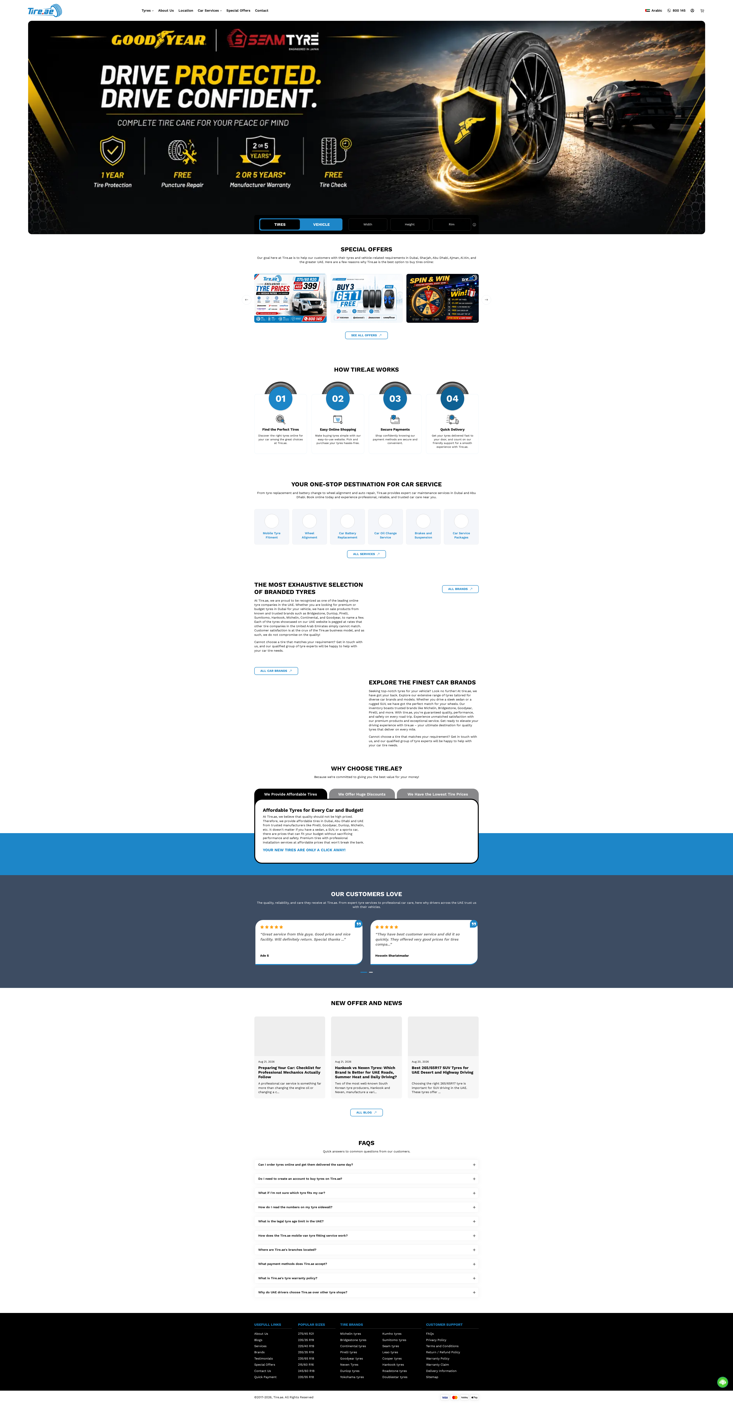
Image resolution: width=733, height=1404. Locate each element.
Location (185, 10)
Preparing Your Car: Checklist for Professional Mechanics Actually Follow (289, 1072)
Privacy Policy (436, 1340)
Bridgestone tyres (353, 1340)
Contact (261, 10)
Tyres (146, 10)
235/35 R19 (306, 1340)
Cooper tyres (392, 1358)
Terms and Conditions (442, 1346)
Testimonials (263, 1358)
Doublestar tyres (394, 1377)
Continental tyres (353, 1346)
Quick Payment (265, 1377)
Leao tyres (390, 1352)
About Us (166, 10)
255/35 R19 (306, 1352)
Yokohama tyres (352, 1377)
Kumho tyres (391, 1333)
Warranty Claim (437, 1364)
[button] (700, 124)
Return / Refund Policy (443, 1352)
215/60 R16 (306, 1364)
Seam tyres (390, 1346)
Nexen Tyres (349, 1364)
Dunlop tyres (349, 1371)
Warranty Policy (437, 1358)
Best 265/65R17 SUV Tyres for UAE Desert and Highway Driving (442, 1070)
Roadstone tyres (394, 1371)
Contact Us (262, 1371)
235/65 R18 (306, 1358)
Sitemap (432, 1377)
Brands (259, 1352)
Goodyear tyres (351, 1358)
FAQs (430, 1333)
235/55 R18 (306, 1377)
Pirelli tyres (348, 1352)
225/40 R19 (306, 1346)
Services (260, 1346)
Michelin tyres (350, 1333)
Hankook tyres (393, 1364)
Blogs (258, 1340)
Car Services (208, 10)
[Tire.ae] (45, 10)
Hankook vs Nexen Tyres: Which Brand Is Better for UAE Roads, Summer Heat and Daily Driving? (366, 1072)
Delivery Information (441, 1371)
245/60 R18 (306, 1371)
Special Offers (238, 10)
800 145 (679, 10)
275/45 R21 (306, 1333)
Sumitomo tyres (394, 1340)
